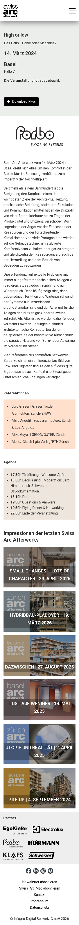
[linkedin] (36, 871)
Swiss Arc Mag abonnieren (39, 888)
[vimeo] (50, 871)
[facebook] (28, 871)
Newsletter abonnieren (39, 882)
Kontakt (39, 895)
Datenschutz (39, 907)
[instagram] (43, 871)
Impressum (39, 901)
